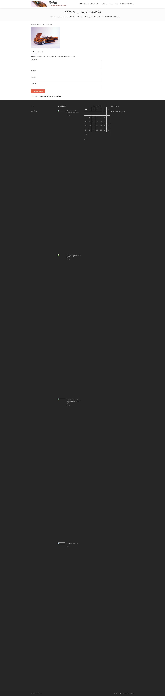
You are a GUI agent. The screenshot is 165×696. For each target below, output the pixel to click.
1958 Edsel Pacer (72, 543)
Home (80, 4)
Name (33, 70)
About (116, 4)
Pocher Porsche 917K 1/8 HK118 (74, 256)
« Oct (85, 139)
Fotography (130, 693)
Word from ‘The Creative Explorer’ (72, 112)
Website (34, 84)
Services (104, 4)
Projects (86, 4)
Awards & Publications (126, 4)
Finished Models (95, 4)
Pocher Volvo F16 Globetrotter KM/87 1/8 (73, 401)
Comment (34, 60)
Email (33, 77)
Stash (111, 4)
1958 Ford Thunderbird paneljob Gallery (46, 96)
